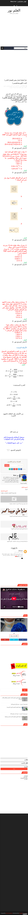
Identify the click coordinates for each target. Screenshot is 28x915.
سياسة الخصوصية (23, 778)
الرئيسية (25, 775)
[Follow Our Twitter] (14, 640)
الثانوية (16, 86)
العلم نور (14, 10)
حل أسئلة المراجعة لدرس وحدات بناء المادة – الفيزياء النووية (17, 541)
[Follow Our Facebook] (23, 640)
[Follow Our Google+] (5, 640)
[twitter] (14, 5)
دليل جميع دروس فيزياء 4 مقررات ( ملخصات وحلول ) (18, 503)
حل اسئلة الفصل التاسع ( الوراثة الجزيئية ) (14, 707)
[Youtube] (12, 4)
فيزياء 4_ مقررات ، (12, 87)
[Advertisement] (14, 30)
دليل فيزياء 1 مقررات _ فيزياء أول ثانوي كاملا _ (19, 704)
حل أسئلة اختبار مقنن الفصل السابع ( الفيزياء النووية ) (18, 516)
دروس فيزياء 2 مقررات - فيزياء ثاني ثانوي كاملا (18, 713)
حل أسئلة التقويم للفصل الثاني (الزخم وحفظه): (13, 716)
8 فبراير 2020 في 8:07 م (18, 552)
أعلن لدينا (25, 776)
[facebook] (17, 5)
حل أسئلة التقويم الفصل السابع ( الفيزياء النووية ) (19, 528)
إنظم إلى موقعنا (13, 635)
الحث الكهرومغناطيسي (10, 86)
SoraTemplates (9, 913)
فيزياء (17, 87)
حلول (20, 87)
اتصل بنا (25, 779)
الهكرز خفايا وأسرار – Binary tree (18, 1)
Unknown (20, 550)
